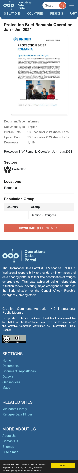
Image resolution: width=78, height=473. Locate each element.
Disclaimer (10, 452)
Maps (6, 387)
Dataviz (7, 376)
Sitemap (8, 446)
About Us (9, 435)
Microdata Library (14, 408)
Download (39, 228)
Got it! (63, 465)
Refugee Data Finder (17, 414)
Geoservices (11, 382)
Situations (12, 13)
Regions (56, 13)
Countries (35, 13)
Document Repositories (19, 371)
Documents (10, 365)
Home (6, 360)
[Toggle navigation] (71, 5)
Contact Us (10, 441)
